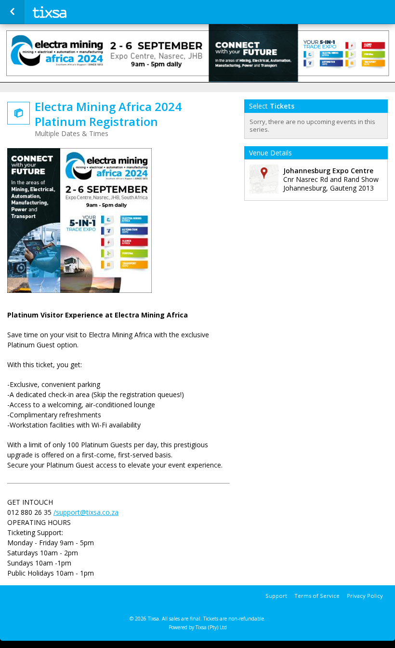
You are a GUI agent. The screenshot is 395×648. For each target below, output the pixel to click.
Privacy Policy (365, 595)
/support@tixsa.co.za (85, 512)
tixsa (78, 12)
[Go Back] (12, 12)
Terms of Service (317, 595)
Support (276, 595)
